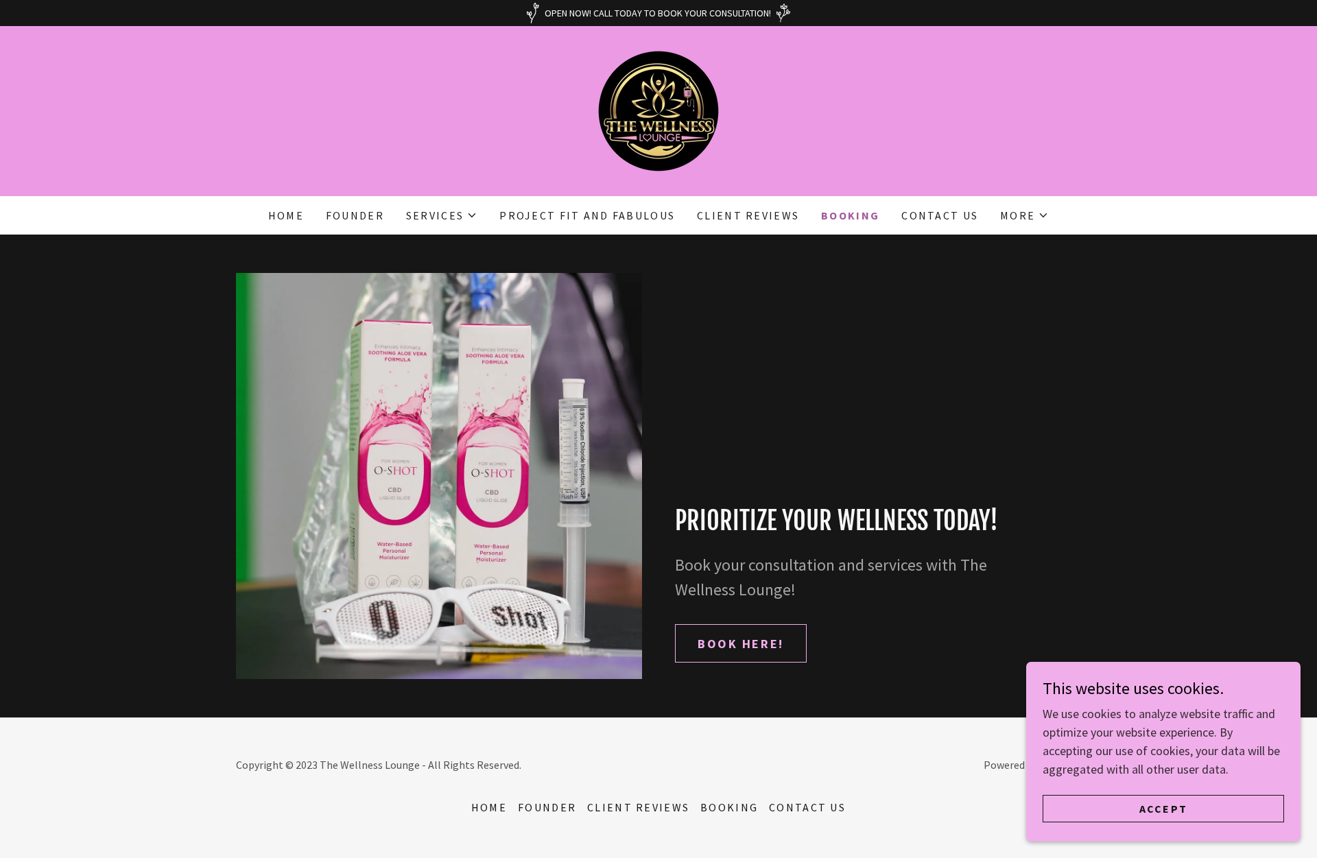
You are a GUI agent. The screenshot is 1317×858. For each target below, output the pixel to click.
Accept (1163, 808)
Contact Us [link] (939, 215)
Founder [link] (355, 215)
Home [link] (286, 215)
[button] (441, 215)
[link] (658, 109)
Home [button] (489, 807)
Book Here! (741, 644)
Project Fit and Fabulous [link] (587, 215)
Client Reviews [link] (748, 215)
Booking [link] (850, 215)
